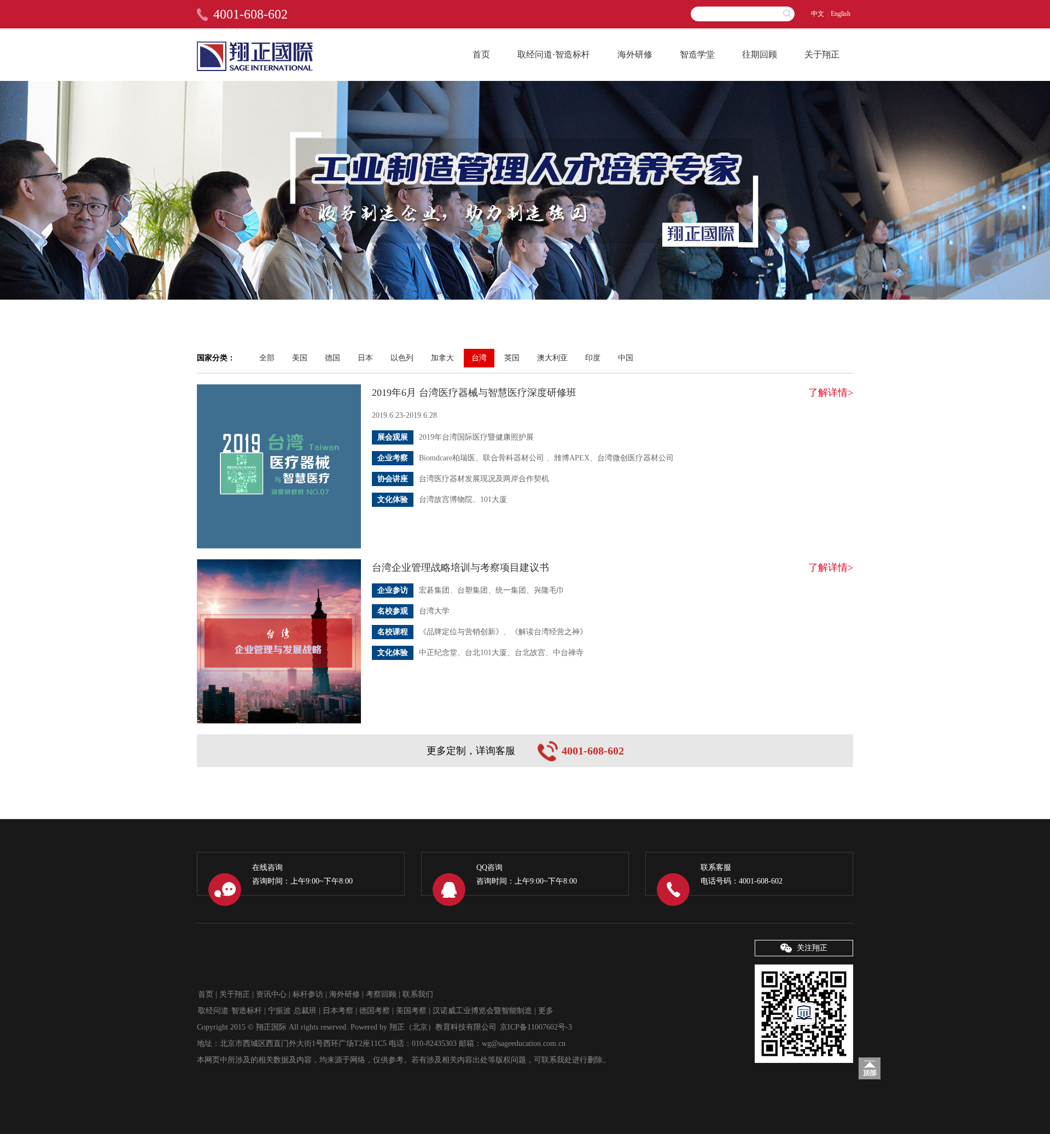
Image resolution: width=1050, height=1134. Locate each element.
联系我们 (417, 994)
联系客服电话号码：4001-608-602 (742, 874)
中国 (625, 358)
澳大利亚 (552, 358)
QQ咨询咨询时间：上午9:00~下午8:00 (526, 874)
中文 (817, 13)
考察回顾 (381, 994)
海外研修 (634, 54)
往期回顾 (759, 54)
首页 (481, 54)
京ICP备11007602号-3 (536, 1027)
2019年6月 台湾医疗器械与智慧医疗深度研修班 (474, 392)
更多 (545, 1011)
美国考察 (411, 1011)
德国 (332, 358)
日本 (365, 358)
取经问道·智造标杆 (553, 54)
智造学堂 (697, 54)
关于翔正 (821, 54)
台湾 (479, 358)
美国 (300, 358)
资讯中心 (271, 994)
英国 (512, 358)
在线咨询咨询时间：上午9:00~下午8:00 (302, 874)
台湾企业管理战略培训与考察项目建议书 (460, 567)
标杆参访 (308, 994)
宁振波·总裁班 (292, 1011)
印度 (593, 358)
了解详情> (830, 392)
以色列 (402, 358)
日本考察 (338, 1011)
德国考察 (374, 1011)
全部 (267, 358)
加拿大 (442, 358)
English (840, 13)
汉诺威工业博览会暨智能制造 (482, 1011)
